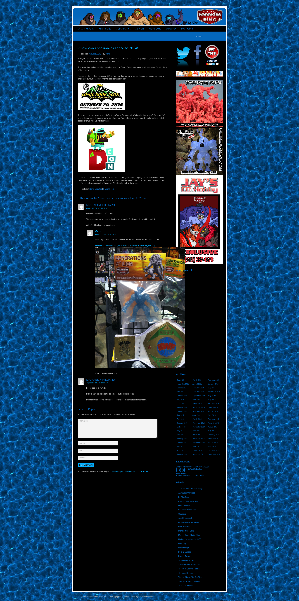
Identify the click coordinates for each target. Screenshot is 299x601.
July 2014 (180, 431)
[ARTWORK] (139, 29)
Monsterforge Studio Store (189, 535)
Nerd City (182, 543)
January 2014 (182, 439)
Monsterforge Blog (186, 531)
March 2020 (197, 380)
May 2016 (212, 399)
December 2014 (198, 423)
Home (223, 597)
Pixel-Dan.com (184, 552)
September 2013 (198, 442)
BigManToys (183, 497)
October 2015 (182, 411)
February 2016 (213, 403)
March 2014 (197, 435)
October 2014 (182, 427)
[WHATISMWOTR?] (86, 29)
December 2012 (198, 454)
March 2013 (197, 450)
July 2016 (180, 399)
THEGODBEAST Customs (189, 581)
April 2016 (180, 403)
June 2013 (196, 446)
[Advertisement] (199, 321)
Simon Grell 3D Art (186, 560)
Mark (107, 54)
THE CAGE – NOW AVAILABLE (189, 469)
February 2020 (213, 380)
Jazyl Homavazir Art (186, 518)
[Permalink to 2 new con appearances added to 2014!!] (108, 48)
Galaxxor (182, 514)
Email (81, 450)
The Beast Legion (185, 573)
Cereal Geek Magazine (188, 501)
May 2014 (212, 431)
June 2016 (196, 399)
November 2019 (183, 384)
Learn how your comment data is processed (129, 471)
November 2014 (214, 423)
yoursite (76, 597)
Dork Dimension (185, 505)
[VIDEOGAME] (155, 29)
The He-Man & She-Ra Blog (190, 577)
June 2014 (196, 431)
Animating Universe (186, 493)
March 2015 (197, 419)
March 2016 (197, 403)
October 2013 (182, 442)
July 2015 (180, 415)
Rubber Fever (184, 556)
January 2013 (182, 454)
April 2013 (180, 450)
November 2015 (214, 407)
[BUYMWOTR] (187, 29)
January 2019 (213, 384)
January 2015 (182, 423)
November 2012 (214, 454)
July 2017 (211, 388)
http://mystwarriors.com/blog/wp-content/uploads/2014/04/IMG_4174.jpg (125, 245)
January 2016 (182, 407)
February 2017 (198, 392)
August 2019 (197, 384)
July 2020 (180, 380)
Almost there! (181, 473)
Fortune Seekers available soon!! (190, 475)
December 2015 (198, 407)
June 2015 (196, 415)
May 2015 (212, 415)
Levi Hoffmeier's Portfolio (188, 522)
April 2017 (180, 392)
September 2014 (198, 427)
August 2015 (213, 411)
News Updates (95, 189)
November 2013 (214, 439)
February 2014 (213, 435)
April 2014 (180, 435)
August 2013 (213, 442)
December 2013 (198, 439)
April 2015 (180, 419)
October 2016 (182, 396)
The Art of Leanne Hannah (189, 569)
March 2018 (181, 388)
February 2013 (213, 450)
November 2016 (214, 392)
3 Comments (108, 189)
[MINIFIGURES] (105, 29)
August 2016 (213, 396)
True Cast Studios (185, 586)
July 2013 (180, 446)
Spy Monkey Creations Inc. (189, 565)
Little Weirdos (184, 527)
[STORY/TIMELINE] (123, 29)
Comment (83, 421)
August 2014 (213, 427)
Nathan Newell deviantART (189, 539)
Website (83, 458)
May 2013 (212, 446)
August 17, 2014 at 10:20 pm (105, 234)
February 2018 (198, 388)
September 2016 (198, 396)
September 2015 (198, 411)
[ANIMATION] (171, 29)
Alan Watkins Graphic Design (190, 489)
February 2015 (213, 419)
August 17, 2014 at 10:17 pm (97, 208)
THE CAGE (180, 471)
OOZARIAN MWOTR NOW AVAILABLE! (192, 467)
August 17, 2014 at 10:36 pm (97, 383)
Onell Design (183, 548)
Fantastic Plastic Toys (187, 510)
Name (82, 443)
